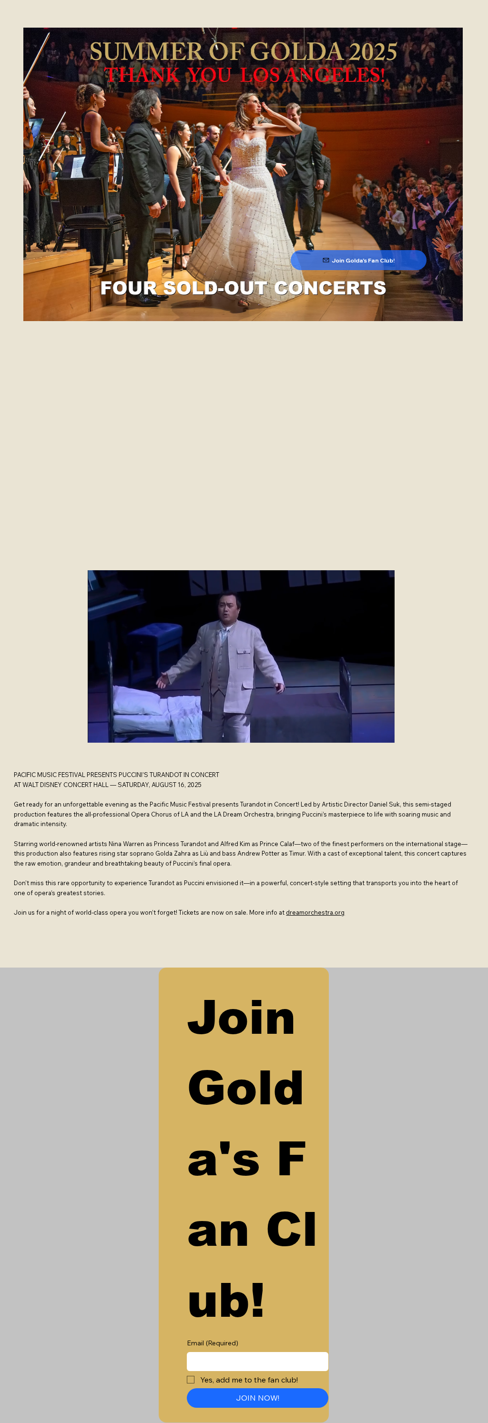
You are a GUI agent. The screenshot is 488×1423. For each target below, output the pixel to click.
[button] (378, 731)
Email (212, 1343)
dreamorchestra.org (315, 912)
